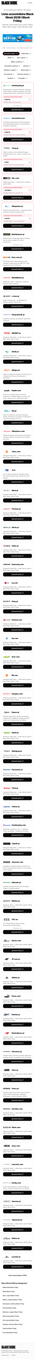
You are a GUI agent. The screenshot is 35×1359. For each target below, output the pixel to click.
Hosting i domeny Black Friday (12, 1324)
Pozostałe (22, 78)
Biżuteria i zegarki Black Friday (12, 1312)
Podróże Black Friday (9, 1328)
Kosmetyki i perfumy (12, 66)
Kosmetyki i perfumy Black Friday (13, 1304)
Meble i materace (17, 62)
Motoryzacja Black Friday (11, 1316)
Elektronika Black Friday (10, 1287)
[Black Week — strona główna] (9, 2)
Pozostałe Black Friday (10, 1332)
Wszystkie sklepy (11, 53)
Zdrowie (26, 66)
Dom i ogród (22, 57)
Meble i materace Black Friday (12, 1299)
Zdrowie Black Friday (9, 1308)
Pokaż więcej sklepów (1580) (17, 1275)
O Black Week (5, 1355)
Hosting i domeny (24, 74)
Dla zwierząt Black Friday (11, 1320)
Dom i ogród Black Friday (11, 1295)
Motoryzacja (26, 70)
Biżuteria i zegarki (11, 70)
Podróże (11, 78)
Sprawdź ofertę (16, 109)
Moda (11, 57)
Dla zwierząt (9, 74)
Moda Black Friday (9, 1291)
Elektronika (26, 53)
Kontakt (30, 3)
